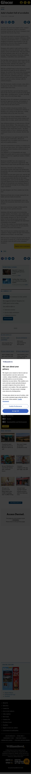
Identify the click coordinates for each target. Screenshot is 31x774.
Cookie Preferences (15, 406)
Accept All (15, 411)
